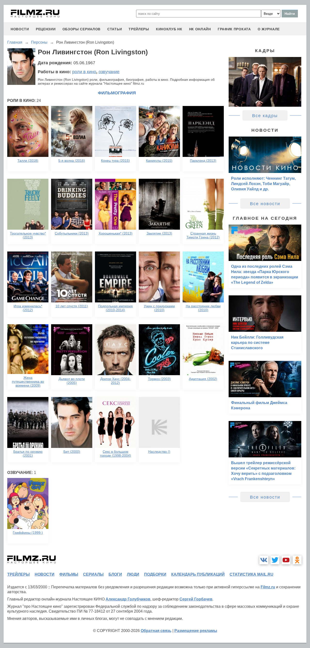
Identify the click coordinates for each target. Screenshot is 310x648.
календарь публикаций (198, 574)
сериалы (93, 574)
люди (133, 574)
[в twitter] (275, 560)
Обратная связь (156, 631)
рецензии (46, 29)
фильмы (68, 574)
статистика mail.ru (251, 574)
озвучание (109, 71)
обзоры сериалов (81, 29)
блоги (115, 574)
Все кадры (265, 115)
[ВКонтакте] (263, 560)
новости (20, 29)
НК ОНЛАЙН (200, 29)
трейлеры (139, 29)
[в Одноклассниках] (297, 560)
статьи (114, 29)
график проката (234, 29)
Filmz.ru (268, 587)
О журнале (269, 29)
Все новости (265, 203)
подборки (155, 574)
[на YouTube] (286, 560)
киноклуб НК (169, 29)
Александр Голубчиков (128, 599)
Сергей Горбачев (195, 599)
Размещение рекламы (195, 631)
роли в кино (84, 71)
